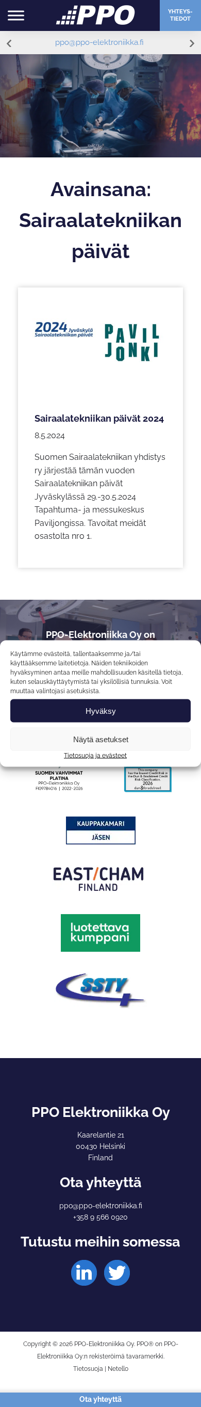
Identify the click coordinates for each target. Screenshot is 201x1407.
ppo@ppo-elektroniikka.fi (99, 42)
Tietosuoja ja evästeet (95, 755)
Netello (118, 1368)
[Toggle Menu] (16, 15)
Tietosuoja (88, 1368)
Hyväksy (101, 710)
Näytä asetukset (100, 738)
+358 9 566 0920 (100, 1217)
